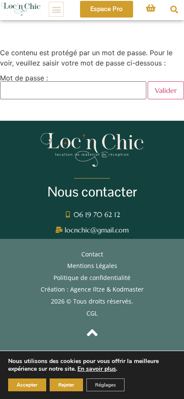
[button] (56, 9)
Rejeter (66, 384)
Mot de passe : (24, 78)
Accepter (27, 384)
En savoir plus (96, 369)
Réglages (105, 384)
